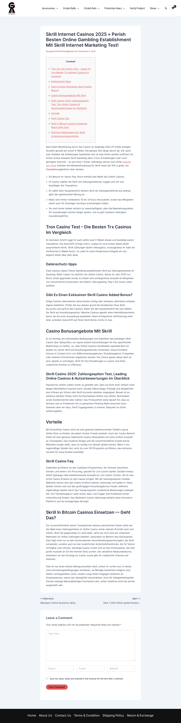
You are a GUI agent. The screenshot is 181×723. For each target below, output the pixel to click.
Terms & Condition (87, 715)
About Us (45, 715)
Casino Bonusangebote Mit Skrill (68, 95)
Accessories (48, 8)
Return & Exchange (140, 715)
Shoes (153, 8)
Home (32, 715)
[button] (56, 8)
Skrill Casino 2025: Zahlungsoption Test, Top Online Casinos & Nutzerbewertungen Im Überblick (70, 104)
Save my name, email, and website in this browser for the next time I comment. (86, 678)
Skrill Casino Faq (60, 118)
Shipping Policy (113, 715)
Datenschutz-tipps (61, 81)
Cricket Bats (90, 8)
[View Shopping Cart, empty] (172, 8)
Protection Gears (113, 8)
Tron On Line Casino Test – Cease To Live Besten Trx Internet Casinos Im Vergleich (71, 72)
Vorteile (55, 113)
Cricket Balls (69, 8)
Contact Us (63, 715)
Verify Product (137, 8)
